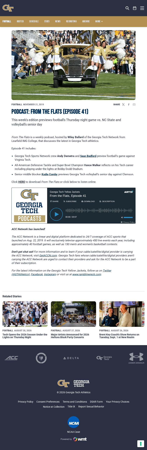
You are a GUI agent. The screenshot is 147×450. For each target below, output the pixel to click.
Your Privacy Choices (117, 401)
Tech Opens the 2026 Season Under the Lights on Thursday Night (25, 336)
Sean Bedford (88, 156)
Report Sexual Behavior (91, 406)
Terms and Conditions (75, 401)
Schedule (34, 21)
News (57, 21)
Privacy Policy (25, 401)
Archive (86, 21)
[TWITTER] (123, 104)
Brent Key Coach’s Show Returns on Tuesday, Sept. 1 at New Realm (119, 336)
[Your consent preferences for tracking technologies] (140, 443)
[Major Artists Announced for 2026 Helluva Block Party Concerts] (73, 314)
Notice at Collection (54, 406)
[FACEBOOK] (128, 104)
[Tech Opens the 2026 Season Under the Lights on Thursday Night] (25, 314)
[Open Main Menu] (142, 8)
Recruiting (71, 21)
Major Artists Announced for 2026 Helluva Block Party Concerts (70, 336)
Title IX (71, 406)
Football (16, 104)
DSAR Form (96, 401)
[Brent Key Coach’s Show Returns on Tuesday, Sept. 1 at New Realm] (121, 314)
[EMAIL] (134, 104)
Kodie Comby (50, 174)
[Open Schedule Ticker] (135, 8)
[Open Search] (127, 8)
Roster (20, 21)
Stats (47, 21)
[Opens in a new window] (11, 358)
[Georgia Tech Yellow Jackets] (8, 8)
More (97, 21)
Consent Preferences (48, 401)
